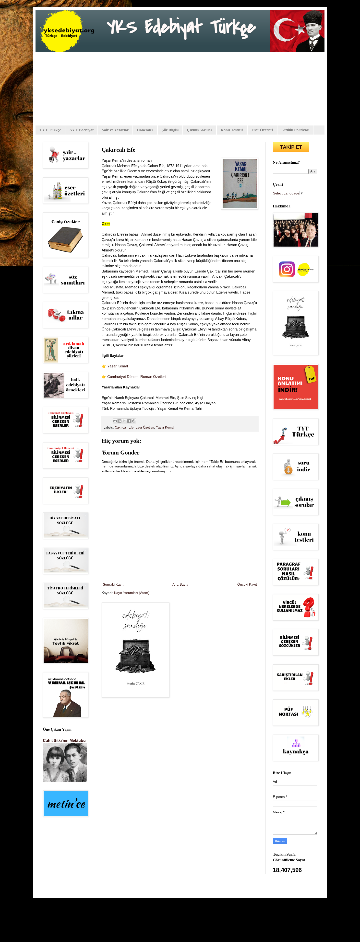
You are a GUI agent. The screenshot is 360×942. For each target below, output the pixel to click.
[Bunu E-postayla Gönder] (115, 421)
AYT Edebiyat (81, 130)
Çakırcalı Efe (124, 427)
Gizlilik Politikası (295, 130)
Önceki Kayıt (247, 584)
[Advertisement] (180, 89)
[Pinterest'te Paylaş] (133, 421)
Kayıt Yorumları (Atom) (131, 593)
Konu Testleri (232, 130)
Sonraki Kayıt (113, 584)
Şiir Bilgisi (170, 130)
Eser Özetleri (262, 130)
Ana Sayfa (180, 584)
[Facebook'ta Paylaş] (129, 421)
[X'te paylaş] (124, 421)
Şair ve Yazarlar (115, 130)
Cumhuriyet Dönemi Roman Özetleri (136, 377)
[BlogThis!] (119, 421)
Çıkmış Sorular (199, 130)
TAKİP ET (291, 147)
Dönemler (145, 130)
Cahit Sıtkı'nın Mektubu (64, 740)
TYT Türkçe (50, 130)
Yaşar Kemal (117, 366)
